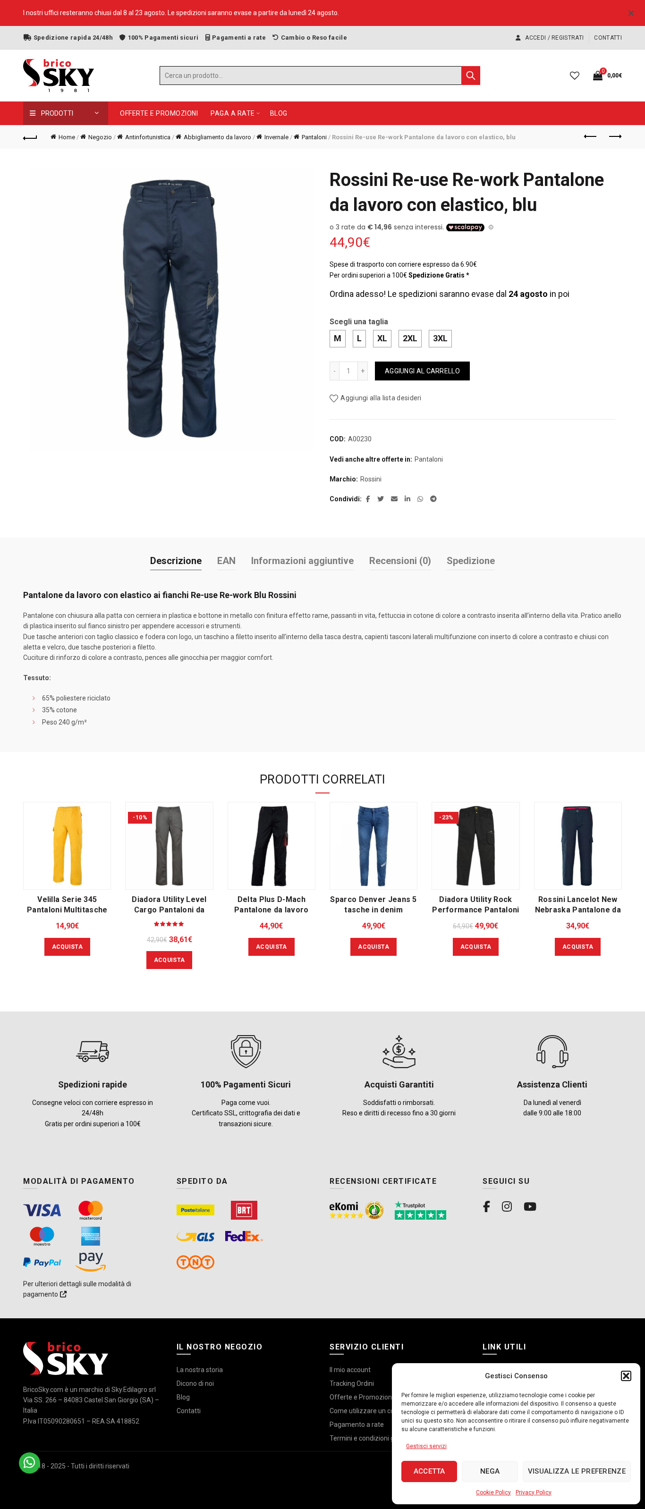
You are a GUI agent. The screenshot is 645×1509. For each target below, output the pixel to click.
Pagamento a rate (357, 1424)
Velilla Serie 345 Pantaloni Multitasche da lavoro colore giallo (67, 910)
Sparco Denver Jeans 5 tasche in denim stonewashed (373, 910)
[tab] (176, 561)
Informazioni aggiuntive (302, 560)
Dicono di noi (195, 1383)
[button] (626, 1376)
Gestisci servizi (426, 1446)
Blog (279, 113)
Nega (490, 1471)
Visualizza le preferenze (577, 1471)
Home (67, 137)
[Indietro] (30, 136)
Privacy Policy (534, 1492)
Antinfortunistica (147, 137)
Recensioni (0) (400, 560)
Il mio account (350, 1370)
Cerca (470, 75)
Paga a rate (233, 113)
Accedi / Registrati (554, 37)
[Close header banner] (631, 13)
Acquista (67, 947)
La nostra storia (200, 1370)
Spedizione (471, 560)
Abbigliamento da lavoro (217, 137)
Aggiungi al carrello (422, 371)
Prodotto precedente (591, 136)
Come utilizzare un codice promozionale (390, 1411)
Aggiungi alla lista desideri (380, 398)
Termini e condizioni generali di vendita (387, 1438)
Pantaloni (314, 137)
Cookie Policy (493, 1492)
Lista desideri (575, 75)
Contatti (607, 37)
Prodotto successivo (615, 136)
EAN (226, 560)
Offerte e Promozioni (159, 113)
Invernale (276, 137)
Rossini (371, 479)
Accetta (429, 1471)
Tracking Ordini (352, 1383)
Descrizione (176, 560)
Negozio (100, 137)
